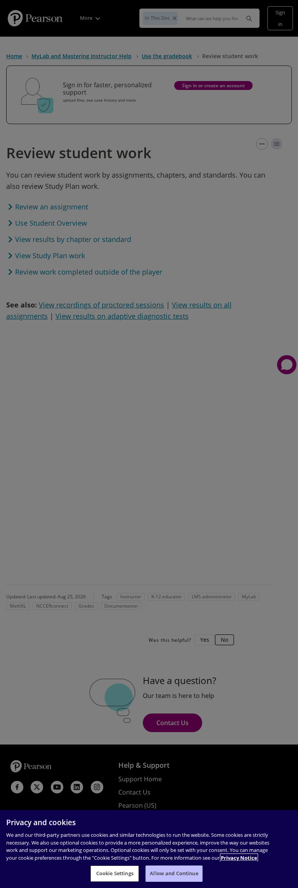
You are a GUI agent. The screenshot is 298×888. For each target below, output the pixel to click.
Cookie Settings (114, 873)
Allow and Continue (174, 873)
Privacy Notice (239, 857)
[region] (149, 849)
